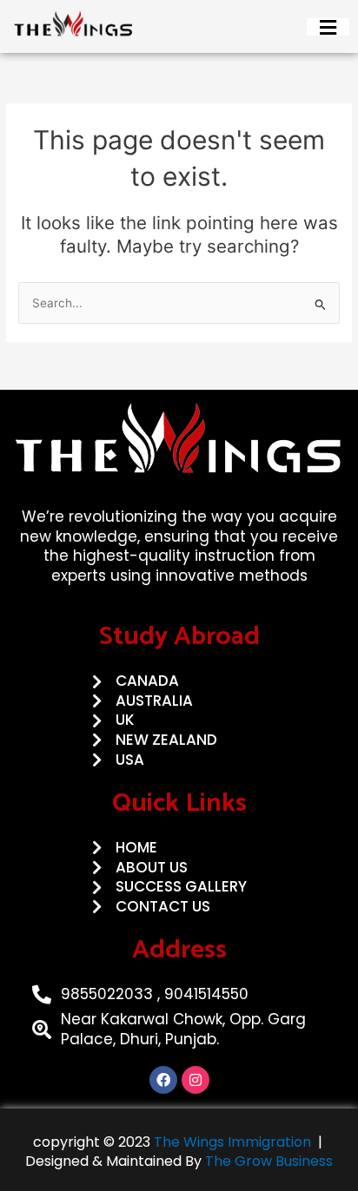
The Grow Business (269, 1161)
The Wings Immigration (230, 1142)
